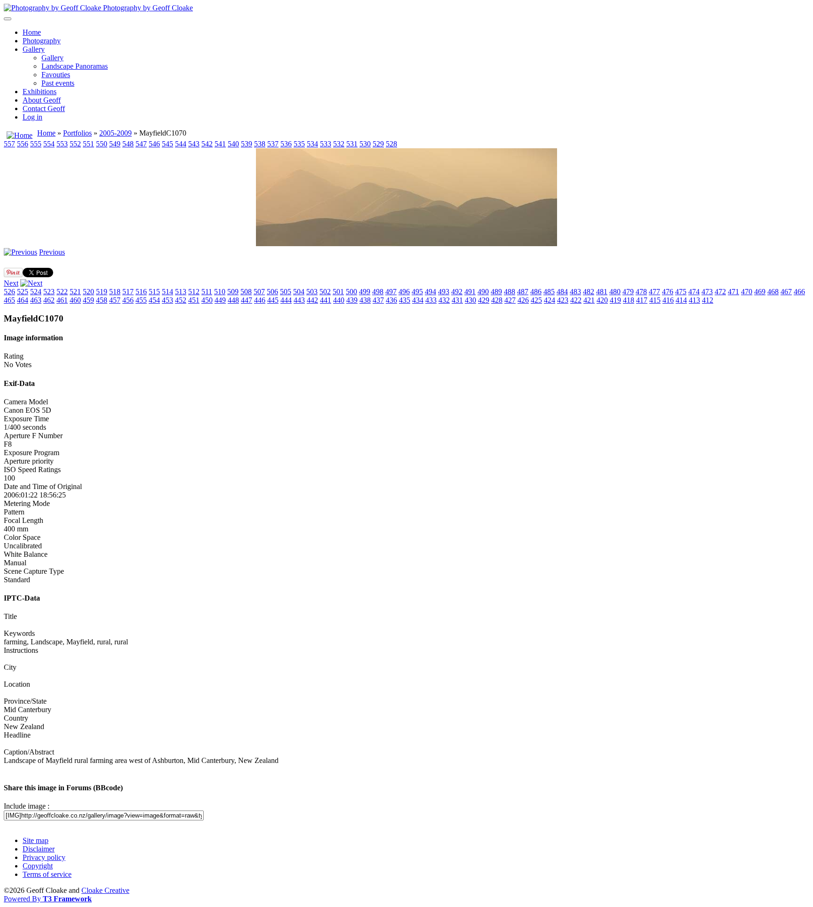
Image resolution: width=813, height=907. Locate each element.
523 (49, 292)
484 (562, 292)
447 (246, 300)
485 (549, 292)
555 (35, 144)
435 (404, 300)
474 (694, 292)
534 (312, 144)
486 (536, 292)
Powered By (48, 899)
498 (377, 292)
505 (285, 292)
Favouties (55, 75)
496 (404, 292)
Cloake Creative (105, 890)
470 (746, 292)
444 (286, 300)
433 (431, 300)
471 (733, 292)
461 (62, 300)
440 (338, 300)
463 (35, 300)
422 (576, 300)
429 (483, 300)
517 (128, 292)
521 (75, 292)
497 (391, 292)
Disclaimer (39, 849)
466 (799, 292)
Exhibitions (39, 92)
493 (443, 292)
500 (351, 292)
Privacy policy (44, 857)
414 (681, 300)
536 (286, 144)
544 (180, 144)
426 (523, 300)
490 (483, 292)
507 (259, 292)
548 (128, 144)
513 (180, 292)
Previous (52, 252)
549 (114, 144)
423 (562, 300)
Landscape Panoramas (74, 66)
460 (75, 300)
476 (667, 292)
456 (128, 300)
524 (35, 292)
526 (9, 292)
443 (299, 300)
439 (352, 300)
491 (470, 292)
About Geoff (42, 100)
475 (680, 292)
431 (457, 300)
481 (601, 292)
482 (588, 292)
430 (470, 300)
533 (325, 144)
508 (246, 292)
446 (259, 300)
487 (522, 292)
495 (417, 292)
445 (273, 300)
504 (298, 292)
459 (88, 300)
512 (193, 292)
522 (62, 292)
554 (49, 144)
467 (786, 292)
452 (180, 300)
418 (628, 300)
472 (720, 292)
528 (391, 144)
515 (154, 292)
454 (154, 300)
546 (154, 144)
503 (312, 292)
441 (325, 300)
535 (299, 144)
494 (430, 292)
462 (49, 300)
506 (272, 292)
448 (233, 300)
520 (88, 292)
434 (417, 300)
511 (206, 292)
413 (694, 300)
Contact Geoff (44, 108)
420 (602, 300)
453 (167, 300)
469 (759, 292)
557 (9, 144)
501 (338, 292)
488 (509, 292)
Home (32, 32)
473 (707, 292)
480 (615, 292)
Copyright (38, 866)
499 (364, 292)
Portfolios (77, 133)
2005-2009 (115, 133)
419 (615, 300)
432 (444, 300)
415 (655, 300)
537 (273, 144)
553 (62, 144)
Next (11, 283)
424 (549, 300)
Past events (57, 83)
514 (167, 292)
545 (167, 144)
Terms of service (47, 874)
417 (641, 300)
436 (391, 300)
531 (352, 144)
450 (207, 300)
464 (22, 300)
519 (101, 292)
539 (246, 144)
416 (668, 300)
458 (101, 300)
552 (75, 144)
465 (9, 300)
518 (114, 292)
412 (707, 300)
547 (141, 144)
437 (378, 300)
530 (365, 144)
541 (220, 144)
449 (220, 300)
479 (628, 292)
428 (496, 300)
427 (510, 300)
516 (141, 292)
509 (233, 292)
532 (338, 144)
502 (325, 292)
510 (219, 292)
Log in (32, 117)
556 (22, 144)
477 (654, 292)
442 (312, 300)
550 (101, 144)
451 (193, 300)
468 (773, 292)
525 (22, 292)
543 (193, 144)
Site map (35, 840)
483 (575, 292)
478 (641, 292)
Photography (42, 41)
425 (536, 300)
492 (456, 292)
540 (233, 144)
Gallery (34, 49)
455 (141, 300)
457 (114, 300)
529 (378, 144)
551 (88, 144)
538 (259, 144)
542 (207, 144)
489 (496, 292)
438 (365, 300)
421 (589, 300)
